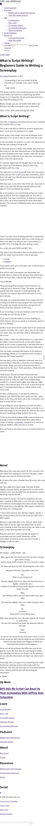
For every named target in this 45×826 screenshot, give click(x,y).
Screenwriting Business (17, 28)
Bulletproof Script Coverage (10, 769)
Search (7, 46)
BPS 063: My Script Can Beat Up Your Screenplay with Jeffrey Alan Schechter (22, 693)
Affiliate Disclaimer (6, 814)
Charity (3, 758)
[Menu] (1, 4)
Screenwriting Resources (9, 773)
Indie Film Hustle (14, 41)
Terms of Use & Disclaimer (9, 801)
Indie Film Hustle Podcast (18, 15)
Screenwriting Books (16, 38)
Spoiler (4, 676)
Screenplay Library (15, 25)
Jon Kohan (4, 76)
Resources (8, 36)
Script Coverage (10, 8)
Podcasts (7, 10)
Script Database (10, 33)
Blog (6, 18)
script (21, 172)
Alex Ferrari (4, 753)
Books (2, 777)
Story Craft (12, 23)
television (13, 122)
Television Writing (15, 30)
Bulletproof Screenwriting (10, 738)
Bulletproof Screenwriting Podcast (21, 13)
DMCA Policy (4, 810)
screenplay (19, 422)
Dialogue (7, 262)
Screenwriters (13, 20)
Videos (6, 43)
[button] (7, 51)
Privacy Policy (4, 806)
